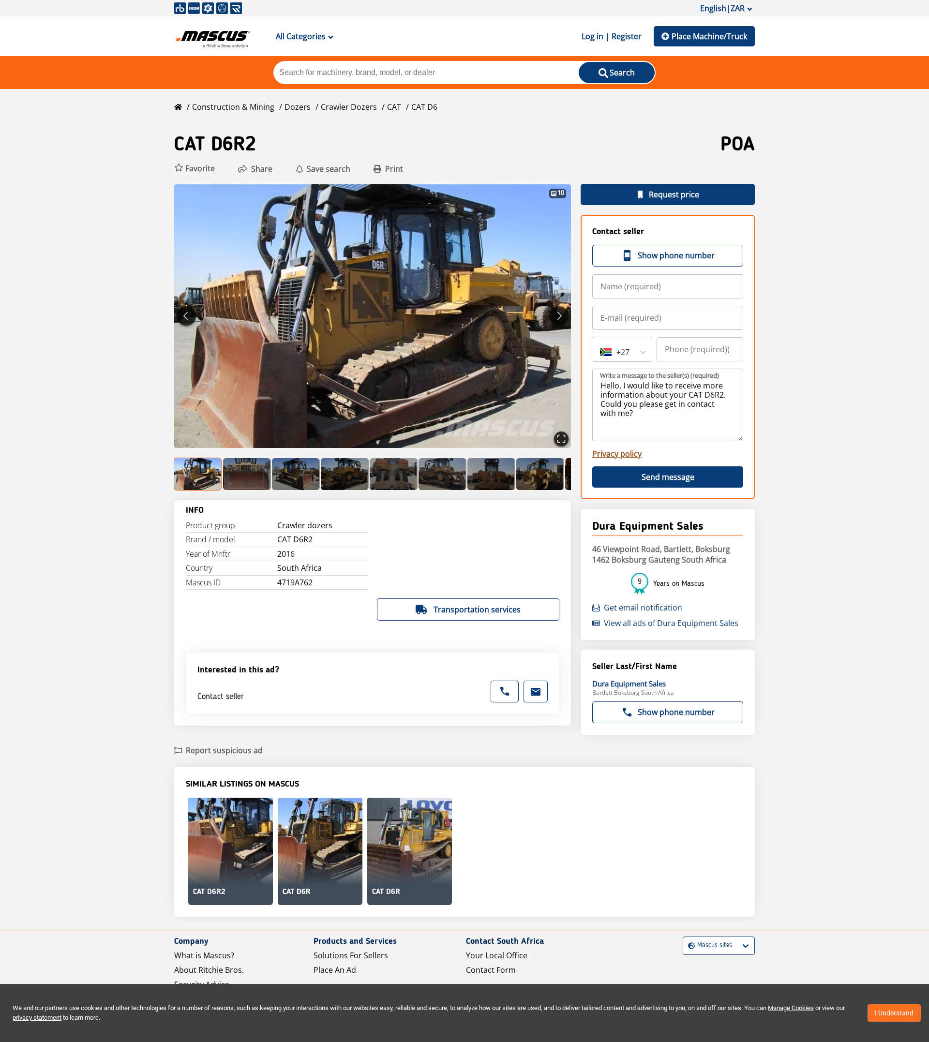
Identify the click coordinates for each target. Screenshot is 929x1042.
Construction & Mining (233, 107)
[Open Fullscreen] (561, 439)
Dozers (298, 107)
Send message (668, 477)
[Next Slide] (559, 316)
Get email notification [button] (643, 607)
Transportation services (477, 609)
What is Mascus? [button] (204, 955)
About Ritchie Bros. (209, 970)
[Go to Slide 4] (345, 474)
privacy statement (37, 1017)
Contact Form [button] (491, 970)
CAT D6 (424, 107)
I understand (894, 1013)
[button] (194, 168)
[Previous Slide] (186, 316)
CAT (394, 107)
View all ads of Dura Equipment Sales (671, 623)
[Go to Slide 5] (394, 474)
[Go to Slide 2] (247, 474)
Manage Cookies (791, 1008)
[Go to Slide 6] (442, 474)
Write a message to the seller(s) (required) (659, 375)
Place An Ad (335, 970)
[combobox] (601, 352)
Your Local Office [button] (496, 955)
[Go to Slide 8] (540, 474)
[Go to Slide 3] (296, 474)
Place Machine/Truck (709, 36)
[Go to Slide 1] (198, 474)
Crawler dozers (349, 107)
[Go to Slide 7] (491, 474)
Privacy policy (617, 453)
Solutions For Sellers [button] (351, 955)
